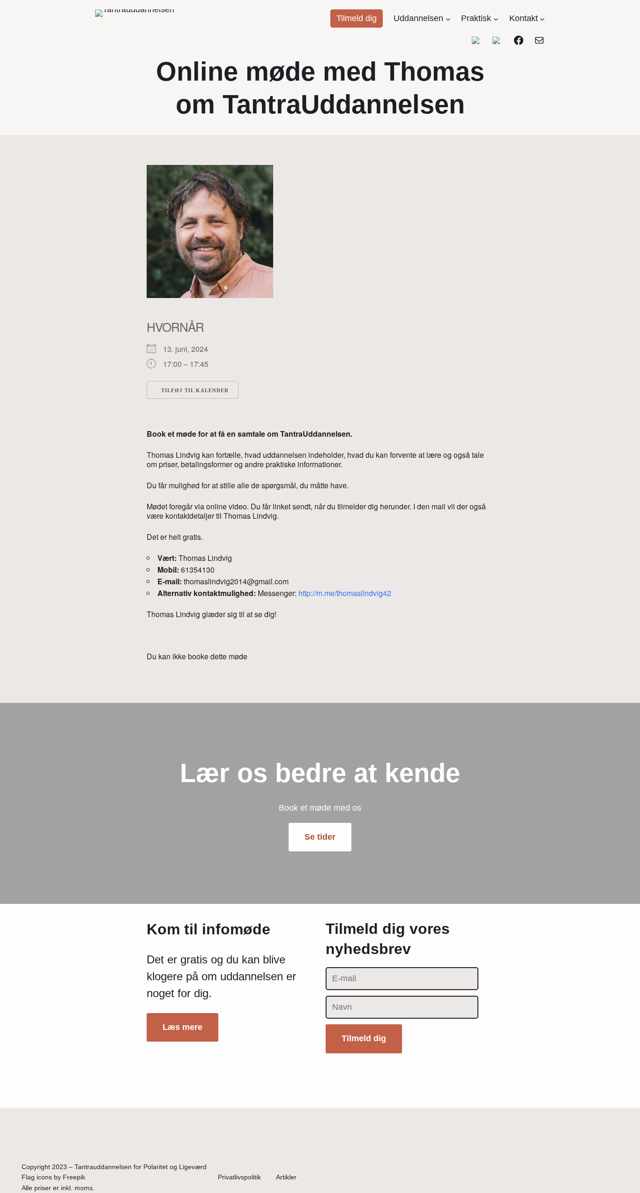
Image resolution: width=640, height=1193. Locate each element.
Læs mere (182, 1027)
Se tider (320, 837)
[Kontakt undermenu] (542, 18)
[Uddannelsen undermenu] (448, 18)
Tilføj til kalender (195, 390)
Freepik (74, 1177)
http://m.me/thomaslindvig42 (344, 593)
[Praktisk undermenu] (496, 18)
